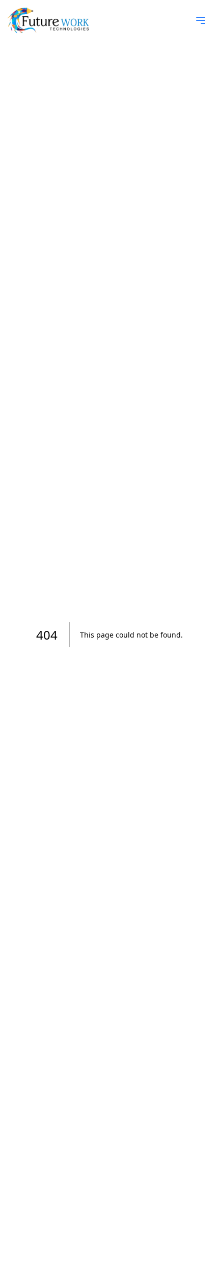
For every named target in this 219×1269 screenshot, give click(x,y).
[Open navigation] (200, 20)
